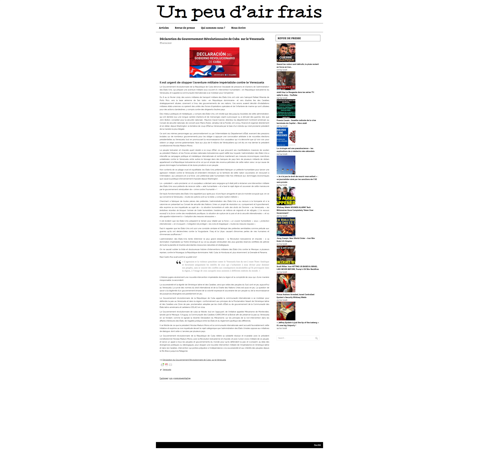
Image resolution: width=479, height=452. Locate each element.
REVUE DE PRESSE (289, 38)
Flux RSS (317, 445)
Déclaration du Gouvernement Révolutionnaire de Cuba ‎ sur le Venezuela (194, 360)
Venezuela (167, 370)
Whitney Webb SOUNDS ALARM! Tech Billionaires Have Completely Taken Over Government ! (295, 210)
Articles (164, 27)
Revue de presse (185, 27)
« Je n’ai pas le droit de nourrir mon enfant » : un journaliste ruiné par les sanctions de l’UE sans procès (297, 179)
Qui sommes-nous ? (213, 27)
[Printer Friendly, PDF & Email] (166, 365)
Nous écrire (238, 27)
